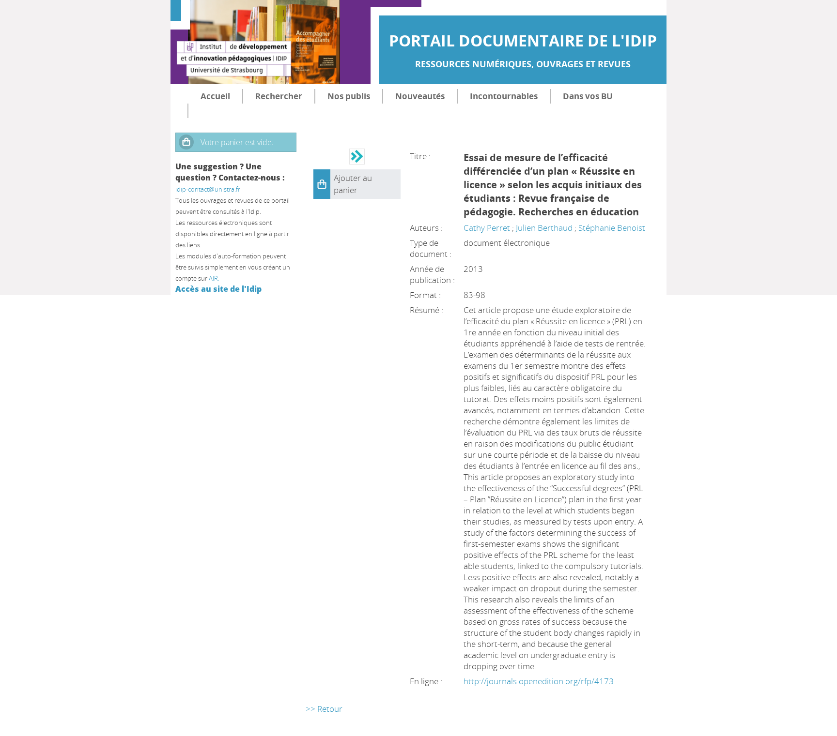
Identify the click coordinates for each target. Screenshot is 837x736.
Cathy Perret (487, 227)
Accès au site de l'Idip (218, 289)
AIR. (214, 278)
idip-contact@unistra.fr (207, 189)
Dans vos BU (588, 96)
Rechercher (278, 96)
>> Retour (324, 708)
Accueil (215, 96)
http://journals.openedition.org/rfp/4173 (539, 681)
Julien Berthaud (544, 227)
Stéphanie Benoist (611, 227)
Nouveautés (420, 96)
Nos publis (348, 96)
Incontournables (504, 96)
